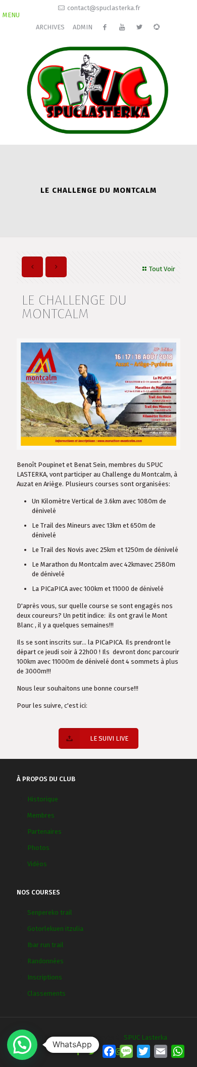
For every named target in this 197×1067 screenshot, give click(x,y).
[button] (22, 1045)
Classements (46, 993)
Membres (41, 815)
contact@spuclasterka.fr (103, 8)
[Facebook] (78, 1051)
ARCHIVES (50, 27)
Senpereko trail (49, 912)
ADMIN (82, 27)
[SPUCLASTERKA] (98, 89)
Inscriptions (44, 977)
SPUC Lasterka (145, 1037)
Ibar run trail (45, 945)
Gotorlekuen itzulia (55, 928)
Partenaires (44, 831)
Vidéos (37, 864)
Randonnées (45, 961)
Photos (38, 847)
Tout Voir (162, 269)
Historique (42, 799)
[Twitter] (91, 1051)
